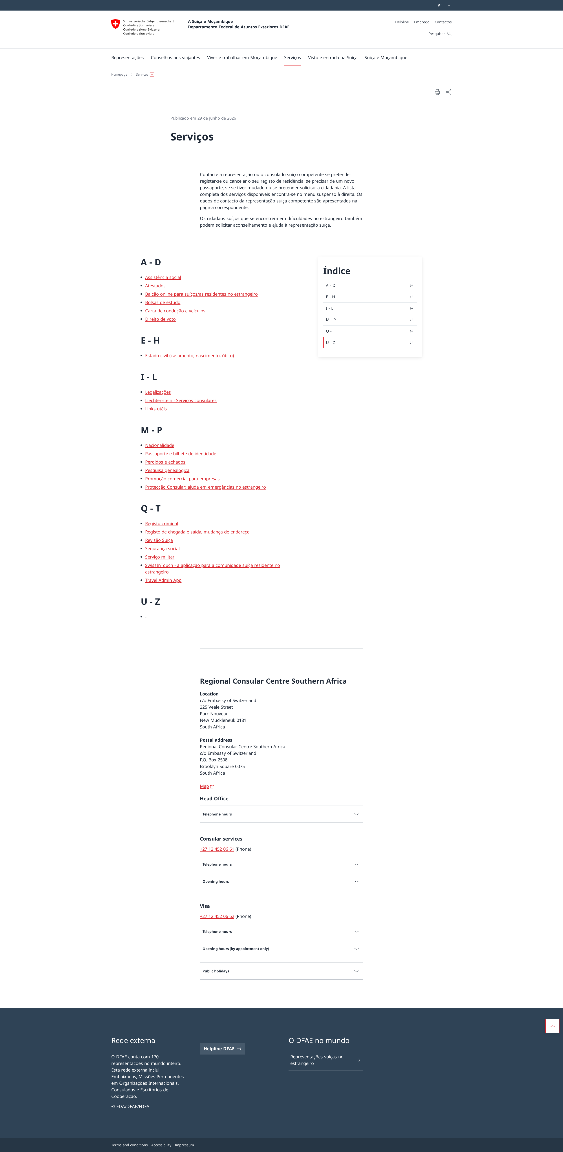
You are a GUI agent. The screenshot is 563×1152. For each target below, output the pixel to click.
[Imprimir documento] (437, 92)
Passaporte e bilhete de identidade (180, 454)
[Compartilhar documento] (448, 92)
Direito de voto (160, 319)
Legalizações (158, 392)
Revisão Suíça (159, 540)
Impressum (184, 1145)
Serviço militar (159, 557)
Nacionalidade (159, 445)
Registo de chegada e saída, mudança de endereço (197, 532)
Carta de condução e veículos (175, 311)
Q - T (330, 331)
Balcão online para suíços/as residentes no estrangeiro (201, 294)
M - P (331, 319)
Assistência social (163, 277)
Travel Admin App (163, 580)
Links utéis (156, 409)
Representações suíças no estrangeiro (317, 1060)
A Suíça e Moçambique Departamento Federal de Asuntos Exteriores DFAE (238, 24)
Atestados (155, 286)
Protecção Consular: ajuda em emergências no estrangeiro (205, 487)
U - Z (330, 342)
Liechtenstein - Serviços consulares (181, 400)
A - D (330, 285)
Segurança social (162, 548)
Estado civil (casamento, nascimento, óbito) (189, 356)
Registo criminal (161, 523)
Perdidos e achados (165, 462)
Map (204, 786)
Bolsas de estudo (162, 302)
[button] (127, 57)
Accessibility (161, 1145)
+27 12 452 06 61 (217, 849)
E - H (330, 296)
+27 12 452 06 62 (217, 916)
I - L (329, 308)
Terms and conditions (129, 1145)
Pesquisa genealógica (167, 470)
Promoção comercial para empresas (182, 479)
